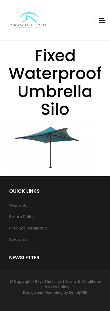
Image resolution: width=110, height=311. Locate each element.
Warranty (18, 205)
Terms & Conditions (83, 281)
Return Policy (22, 217)
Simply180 (78, 292)
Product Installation (28, 228)
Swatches (19, 239)
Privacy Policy (56, 287)
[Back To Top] (92, 289)
